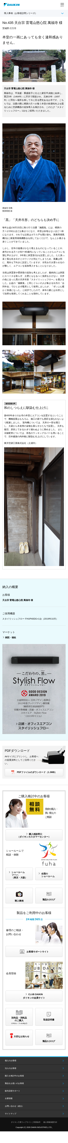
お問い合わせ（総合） (14, 1106)
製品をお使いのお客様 (14, 1083)
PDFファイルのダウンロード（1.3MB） (37, 772)
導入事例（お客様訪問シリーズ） (20, 13)
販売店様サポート (12, 1091)
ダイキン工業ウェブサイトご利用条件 (25, 1122)
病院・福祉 (10, 637)
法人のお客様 (10, 1068)
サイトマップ (10, 1114)
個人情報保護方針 (50, 1122)
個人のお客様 (10, 1060)
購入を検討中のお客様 (14, 1076)
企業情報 (8, 1098)
